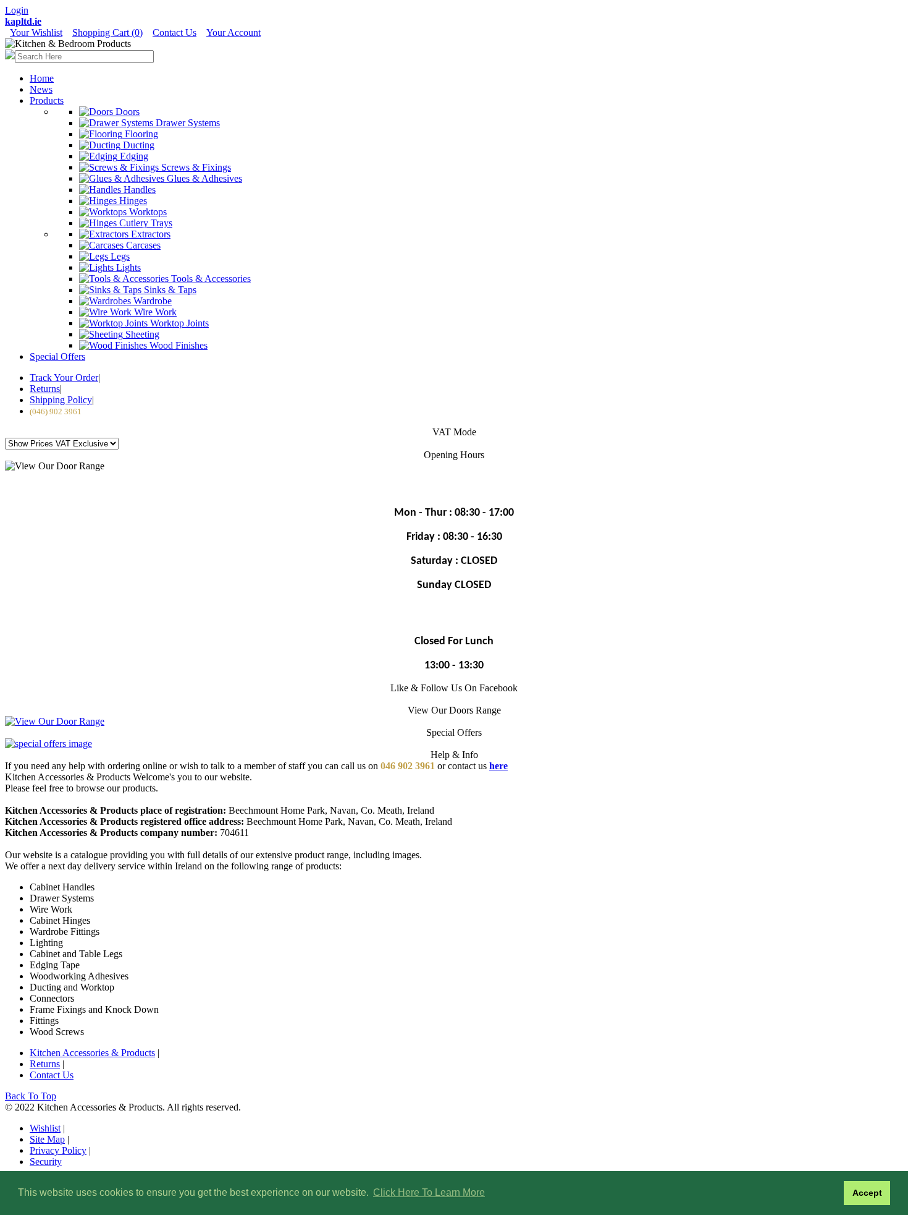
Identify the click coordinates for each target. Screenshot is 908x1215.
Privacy (58, 1150)
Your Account (233, 32)
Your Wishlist (36, 32)
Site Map (47, 1139)
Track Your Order (64, 377)
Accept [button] (867, 1193)
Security (46, 1161)
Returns (45, 388)
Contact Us (174, 32)
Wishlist (45, 1128)
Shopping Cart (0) (107, 32)
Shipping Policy (61, 399)
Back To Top (30, 1096)
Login (16, 10)
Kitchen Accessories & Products (92, 1052)
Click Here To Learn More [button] (429, 1192)
